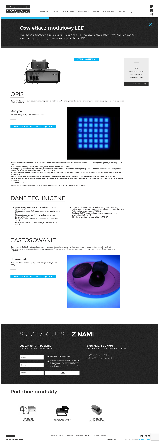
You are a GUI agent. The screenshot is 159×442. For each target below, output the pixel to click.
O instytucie (108, 12)
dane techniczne (136, 71)
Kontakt (121, 12)
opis (136, 68)
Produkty (44, 12)
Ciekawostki (83, 12)
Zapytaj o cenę (136, 77)
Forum (96, 12)
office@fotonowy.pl (99, 358)
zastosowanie (136, 74)
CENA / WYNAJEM (86, 59)
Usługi (55, 12)
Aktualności (68, 12)
